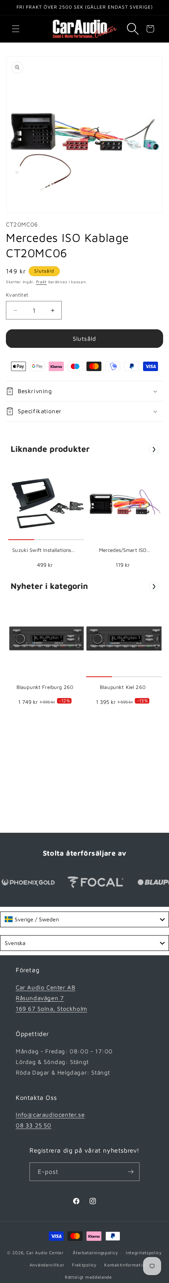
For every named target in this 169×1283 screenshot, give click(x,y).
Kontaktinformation (125, 1264)
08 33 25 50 (33, 1125)
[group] (45, 518)
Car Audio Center (45, 1252)
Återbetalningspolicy (95, 1252)
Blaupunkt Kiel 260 (122, 687)
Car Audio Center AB (45, 987)
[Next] (154, 449)
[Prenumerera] (130, 1171)
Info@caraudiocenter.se (50, 1114)
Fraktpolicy (84, 1264)
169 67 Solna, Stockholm (51, 1008)
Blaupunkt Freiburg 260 (45, 687)
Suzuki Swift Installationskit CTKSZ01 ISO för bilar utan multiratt (44, 550)
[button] (15, 28)
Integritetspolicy (144, 1252)
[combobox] (84, 919)
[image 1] (47, 501)
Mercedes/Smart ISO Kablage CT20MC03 (123, 550)
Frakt (41, 281)
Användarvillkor (46, 1264)
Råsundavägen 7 (40, 998)
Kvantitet (17, 295)
